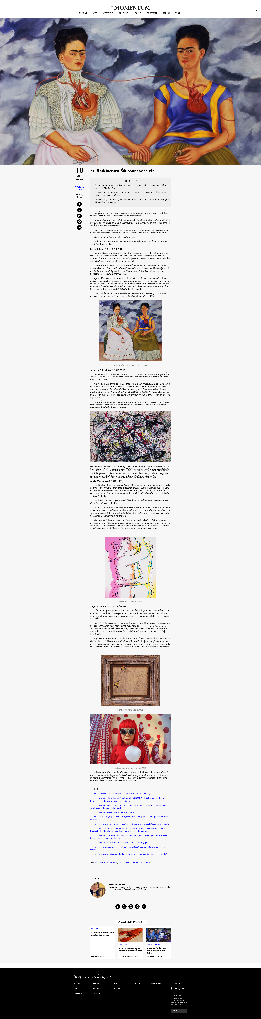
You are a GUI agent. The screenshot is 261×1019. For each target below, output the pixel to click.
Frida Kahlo (100, 862)
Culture (123, 13)
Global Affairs (126, 944)
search (257, 10)
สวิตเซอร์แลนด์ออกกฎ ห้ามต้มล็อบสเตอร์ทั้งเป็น (130, 949)
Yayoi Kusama (124, 862)
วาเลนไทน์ (148, 862)
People (137, 13)
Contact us (156, 983)
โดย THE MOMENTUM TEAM (128, 956)
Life (95, 13)
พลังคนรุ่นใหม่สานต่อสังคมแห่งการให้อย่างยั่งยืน (157, 950)
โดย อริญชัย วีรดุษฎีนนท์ (99, 956)
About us (136, 983)
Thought (152, 13)
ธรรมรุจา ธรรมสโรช (118, 885)
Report (83, 13)
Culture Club (79, 188)
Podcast (116, 988)
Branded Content (155, 944)
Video (178, 13)
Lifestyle (108, 13)
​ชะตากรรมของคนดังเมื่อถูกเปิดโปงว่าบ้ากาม (102, 933)
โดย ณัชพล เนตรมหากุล (154, 956)
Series (166, 13)
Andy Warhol (111, 862)
